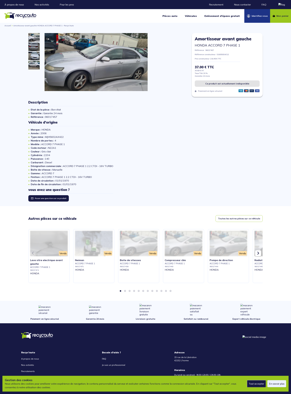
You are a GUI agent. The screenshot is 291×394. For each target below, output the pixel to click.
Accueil (8, 25)
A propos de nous (30, 358)
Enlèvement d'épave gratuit (222, 15)
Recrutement (216, 4)
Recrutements (28, 371)
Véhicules (191, 15)
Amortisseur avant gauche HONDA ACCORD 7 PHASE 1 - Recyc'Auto (43, 25)
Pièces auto (169, 15)
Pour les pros (67, 4)
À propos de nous (14, 4)
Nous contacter (242, 4)
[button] (120, 291)
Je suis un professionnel (113, 365)
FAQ (263, 4)
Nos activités (42, 4)
